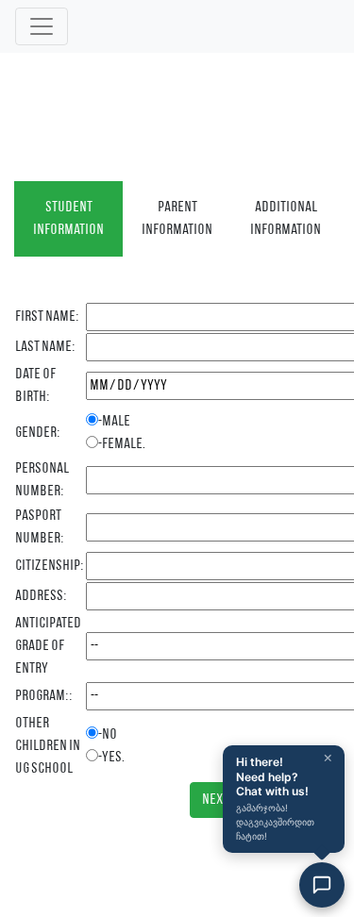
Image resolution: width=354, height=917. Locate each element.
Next (215, 800)
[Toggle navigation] (41, 26)
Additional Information (285, 219)
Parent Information (177, 219)
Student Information (68, 219)
